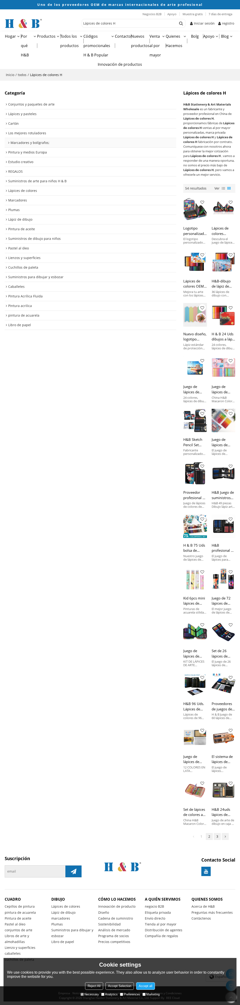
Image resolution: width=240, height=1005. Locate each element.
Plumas (57, 924)
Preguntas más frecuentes (212, 912)
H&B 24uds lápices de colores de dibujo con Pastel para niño (221, 812)
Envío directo (155, 918)
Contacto (123, 36)
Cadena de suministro (115, 918)
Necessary (91, 994)
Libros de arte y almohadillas (17, 939)
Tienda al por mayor (160, 924)
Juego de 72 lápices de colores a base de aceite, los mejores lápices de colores (223, 601)
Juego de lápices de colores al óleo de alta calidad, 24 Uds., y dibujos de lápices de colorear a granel (195, 389)
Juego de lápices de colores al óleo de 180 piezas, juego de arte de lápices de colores (195, 653)
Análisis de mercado (114, 930)
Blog (225, 36)
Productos (46, 36)
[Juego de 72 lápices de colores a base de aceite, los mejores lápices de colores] (223, 579)
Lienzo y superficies (20, 947)
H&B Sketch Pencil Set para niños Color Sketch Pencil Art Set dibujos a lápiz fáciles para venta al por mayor (194, 442)
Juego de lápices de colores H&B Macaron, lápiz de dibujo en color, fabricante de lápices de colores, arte (222, 389)
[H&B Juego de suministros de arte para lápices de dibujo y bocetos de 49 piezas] (223, 473)
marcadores (60, 918)
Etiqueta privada (158, 912)
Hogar (10, 36)
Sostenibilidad (109, 924)
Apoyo (171, 14)
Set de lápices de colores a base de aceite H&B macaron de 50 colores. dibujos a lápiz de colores (194, 812)
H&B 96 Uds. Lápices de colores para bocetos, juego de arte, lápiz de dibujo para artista (195, 706)
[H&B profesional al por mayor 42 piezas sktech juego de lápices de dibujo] (223, 526)
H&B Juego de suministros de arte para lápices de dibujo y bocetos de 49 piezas (223, 495)
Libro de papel (62, 941)
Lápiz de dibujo (63, 912)
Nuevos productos (140, 41)
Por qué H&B (25, 46)
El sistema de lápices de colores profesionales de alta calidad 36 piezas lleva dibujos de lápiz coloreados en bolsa (223, 759)
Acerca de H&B (203, 906)
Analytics (111, 994)
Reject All (94, 986)
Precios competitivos (114, 941)
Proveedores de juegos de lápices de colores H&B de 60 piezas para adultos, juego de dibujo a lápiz (222, 706)
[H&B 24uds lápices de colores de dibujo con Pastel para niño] (223, 790)
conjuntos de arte (18, 930)
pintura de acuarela (20, 912)
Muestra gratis (193, 14)
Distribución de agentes (163, 930)
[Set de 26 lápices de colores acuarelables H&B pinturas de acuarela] (223, 632)
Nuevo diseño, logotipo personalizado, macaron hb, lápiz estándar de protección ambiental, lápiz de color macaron (195, 337)
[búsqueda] (181, 23)
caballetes (13, 953)
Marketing (153, 994)
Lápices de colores (65, 906)
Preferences (132, 994)
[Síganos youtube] (206, 871)
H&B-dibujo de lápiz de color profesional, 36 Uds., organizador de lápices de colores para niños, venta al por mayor (223, 284)
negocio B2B (154, 906)
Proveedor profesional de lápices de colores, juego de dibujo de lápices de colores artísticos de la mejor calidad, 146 (194, 495)
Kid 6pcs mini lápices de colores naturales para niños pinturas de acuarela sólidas (194, 601)
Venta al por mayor (155, 46)
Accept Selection (119, 986)
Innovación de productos (120, 64)
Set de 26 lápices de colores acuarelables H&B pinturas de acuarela (222, 653)
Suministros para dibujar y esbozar (72, 933)
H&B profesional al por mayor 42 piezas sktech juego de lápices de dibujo (223, 548)
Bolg (195, 36)
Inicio (10, 75)
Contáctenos (201, 918)
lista (223, 188)
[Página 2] (225, 836)
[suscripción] (73, 871)
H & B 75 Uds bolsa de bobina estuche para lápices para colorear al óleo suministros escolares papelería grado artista (194, 548)
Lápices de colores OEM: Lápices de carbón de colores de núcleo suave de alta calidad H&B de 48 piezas (194, 284)
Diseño (103, 912)
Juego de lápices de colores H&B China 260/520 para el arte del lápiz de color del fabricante (223, 442)
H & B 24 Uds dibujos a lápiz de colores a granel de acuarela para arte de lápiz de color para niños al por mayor (223, 337)
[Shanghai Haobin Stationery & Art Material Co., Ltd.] (42, 23)
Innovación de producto (116, 906)
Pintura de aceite (18, 918)
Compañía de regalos (161, 936)
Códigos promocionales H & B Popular (96, 46)
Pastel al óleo (15, 924)
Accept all (145, 986)
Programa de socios (113, 936)
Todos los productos (69, 41)
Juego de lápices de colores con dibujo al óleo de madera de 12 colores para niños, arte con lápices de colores (194, 759)
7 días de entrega (220, 14)
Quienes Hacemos (174, 41)
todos (22, 75)
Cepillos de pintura (20, 906)
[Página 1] (193, 836)
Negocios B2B (151, 14)
